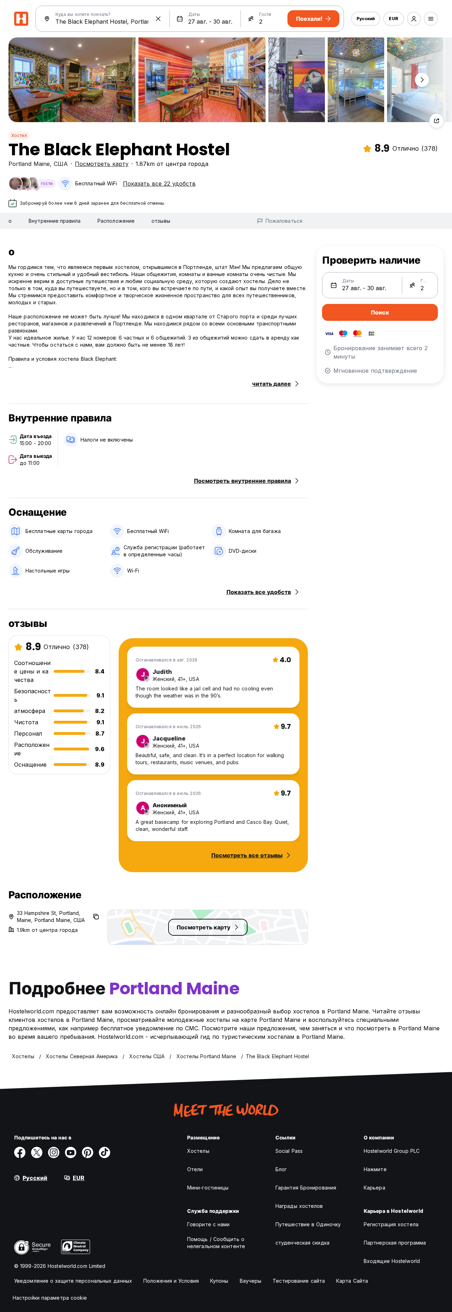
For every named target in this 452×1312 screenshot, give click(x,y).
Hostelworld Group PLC (392, 1151)
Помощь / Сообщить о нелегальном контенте (216, 1242)
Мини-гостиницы (207, 1188)
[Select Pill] (414, 19)
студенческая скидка (302, 1243)
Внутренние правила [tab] (55, 221)
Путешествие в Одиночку (308, 1224)
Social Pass (289, 1151)
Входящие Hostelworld (392, 1261)
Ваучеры (251, 1281)
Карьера (374, 1188)
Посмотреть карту (102, 163)
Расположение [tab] (116, 221)
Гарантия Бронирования (305, 1188)
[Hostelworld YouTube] (70, 1152)
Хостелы (198, 1151)
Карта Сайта (352, 1281)
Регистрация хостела (391, 1224)
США (61, 163)
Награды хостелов (299, 1206)
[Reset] (158, 18)
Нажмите (375, 1169)
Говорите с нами (208, 1224)
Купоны (219, 1281)
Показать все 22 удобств (159, 183)
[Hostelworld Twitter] (36, 1152)
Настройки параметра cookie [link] (50, 1298)
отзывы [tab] (160, 221)
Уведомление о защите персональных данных (73, 1281)
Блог (281, 1169)
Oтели (195, 1169)
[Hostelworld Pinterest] (87, 1152)
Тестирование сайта (299, 1281)
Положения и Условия (171, 1281)
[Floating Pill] (422, 80)
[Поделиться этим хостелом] (436, 121)
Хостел (19, 135)
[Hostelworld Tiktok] (104, 1152)
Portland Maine (29, 163)
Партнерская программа (395, 1243)
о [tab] (10, 221)
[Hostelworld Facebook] (19, 1152)
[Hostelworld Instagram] (53, 1152)
